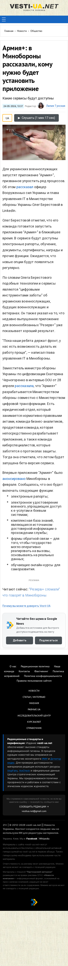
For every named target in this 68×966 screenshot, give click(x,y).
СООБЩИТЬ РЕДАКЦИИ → (34, 806)
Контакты (24, 671)
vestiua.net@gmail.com (34, 811)
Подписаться (48, 640)
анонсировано (14, 479)
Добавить (19, 640)
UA (7, 117)
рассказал (24, 187)
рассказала (24, 386)
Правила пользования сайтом (34, 681)
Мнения (34, 703)
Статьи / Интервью (34, 697)
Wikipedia (44, 838)
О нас (13, 666)
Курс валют (34, 722)
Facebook (31, 838)
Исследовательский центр (34, 715)
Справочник (34, 728)
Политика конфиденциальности (43, 676)
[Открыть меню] (4, 19)
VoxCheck (24, 770)
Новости (34, 691)
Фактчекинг (41, 671)
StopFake (12, 770)
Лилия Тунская (55, 105)
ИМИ (44, 758)
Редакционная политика (35, 666)
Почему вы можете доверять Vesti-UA (26, 605)
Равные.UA (34, 709)
